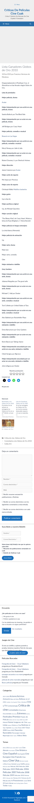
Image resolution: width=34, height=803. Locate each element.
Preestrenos (18, 781)
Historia (5, 722)
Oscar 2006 (15, 727)
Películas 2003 (14, 766)
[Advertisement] (17, 44)
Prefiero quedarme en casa (11, 619)
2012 (4, 747)
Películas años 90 (8, 780)
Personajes (15, 733)
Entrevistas (14, 713)
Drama (9, 764)
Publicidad (22, 733)
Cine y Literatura (22, 702)
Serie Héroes (9, 783)
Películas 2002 (6, 766)
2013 (8, 747)
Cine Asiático (12, 750)
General (13, 764)
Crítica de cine (9, 438)
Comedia (26, 761)
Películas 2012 (9, 778)
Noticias (24, 725)
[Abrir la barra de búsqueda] (30, 24)
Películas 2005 (9, 769)
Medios (9, 725)
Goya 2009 (25, 719)
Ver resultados (17, 629)
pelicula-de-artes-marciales (11, 680)
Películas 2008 (23, 772)
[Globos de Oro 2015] (8, 422)
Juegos (29, 722)
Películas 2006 (22, 769)
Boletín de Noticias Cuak (11, 553)
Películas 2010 (19, 775)
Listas (5, 725)
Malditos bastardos (20, 189)
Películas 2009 (8, 775)
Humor (10, 722)
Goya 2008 (19, 719)
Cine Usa (14, 760)
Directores (22, 710)
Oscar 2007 (21, 728)
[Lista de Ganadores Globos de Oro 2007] (23, 409)
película (27, 764)
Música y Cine (16, 725)
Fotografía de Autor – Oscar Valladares (15, 664)
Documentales (7, 713)
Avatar (4, 102)
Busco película (7, 682)
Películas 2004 (24, 766)
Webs (25, 735)
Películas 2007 (9, 772)
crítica (5, 764)
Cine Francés (16, 757)
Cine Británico (21, 750)
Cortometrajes (12, 706)
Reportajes (6, 735)
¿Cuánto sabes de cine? (17, 653)
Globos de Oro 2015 (8, 427)
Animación (6, 699)
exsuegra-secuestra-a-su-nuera (12, 674)
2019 (4, 696)
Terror (25, 783)
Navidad (18, 764)
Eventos (28, 713)
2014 (14, 747)
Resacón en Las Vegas (9, 136)
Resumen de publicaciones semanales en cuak (16, 550)
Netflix (23, 764)
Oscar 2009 (10, 730)
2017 (17, 747)
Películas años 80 (26, 778)
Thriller (5, 785)
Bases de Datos (15, 699)
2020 (7, 696)
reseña (25, 780)
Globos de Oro (20, 438)
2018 (20, 747)
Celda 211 (8, 444)
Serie (11, 735)
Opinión (8, 728)
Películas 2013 (17, 778)
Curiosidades (13, 710)
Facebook (17, 800)
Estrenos (21, 713)
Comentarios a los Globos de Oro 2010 (18, 441)
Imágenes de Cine (20, 722)
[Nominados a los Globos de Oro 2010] (9, 409)
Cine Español (14, 702)
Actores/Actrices (17, 696)
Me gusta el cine (8, 616)
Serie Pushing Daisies (19, 783)
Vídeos (19, 736)
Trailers (15, 735)
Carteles (8, 702)
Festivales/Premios (11, 717)
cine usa (21, 761)
